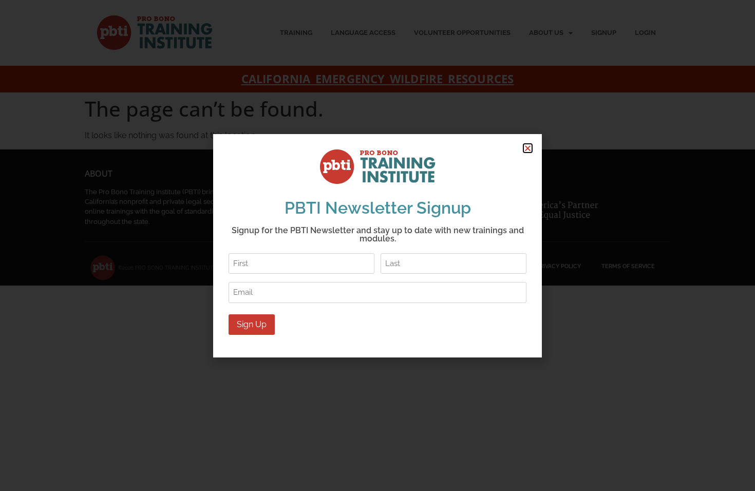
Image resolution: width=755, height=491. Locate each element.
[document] (377, 245)
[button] (528, 148)
